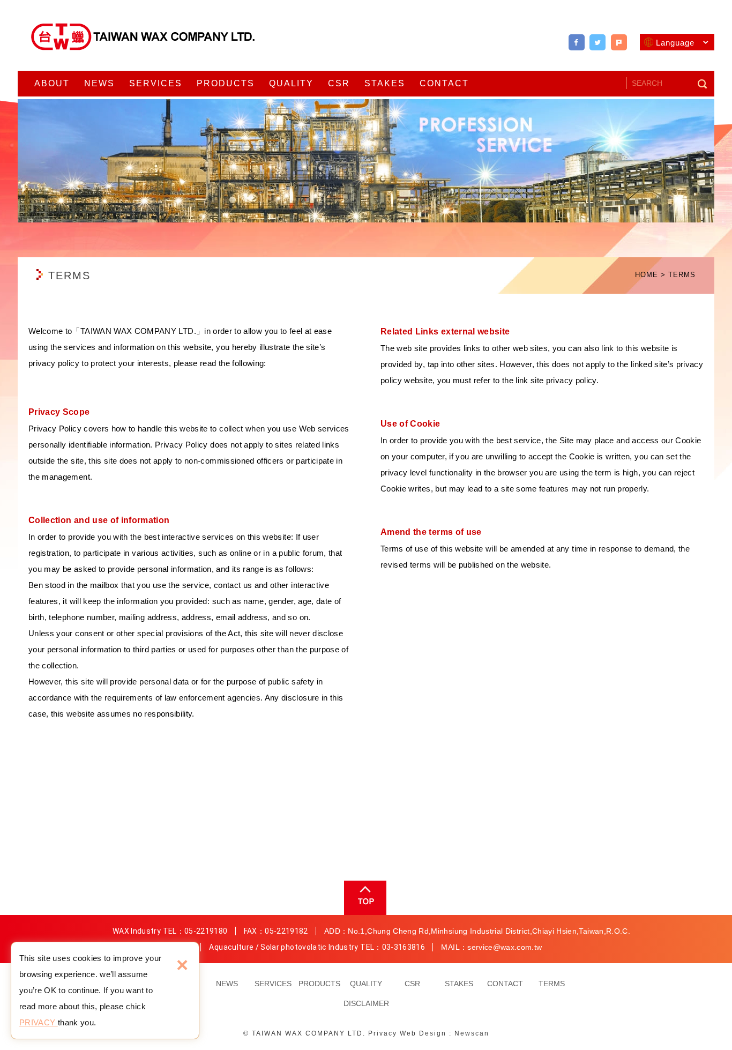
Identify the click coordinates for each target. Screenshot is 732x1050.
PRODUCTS (226, 83)
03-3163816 (403, 947)
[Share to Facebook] (577, 42)
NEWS (99, 83)
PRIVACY (38, 1022)
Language (675, 42)
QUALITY (291, 83)
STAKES (384, 83)
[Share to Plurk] (619, 42)
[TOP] (364, 898)
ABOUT (52, 83)
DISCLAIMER (366, 1003)
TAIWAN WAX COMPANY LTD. (143, 36)
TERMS (552, 983)
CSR (339, 83)
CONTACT (444, 83)
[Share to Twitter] (597, 42)
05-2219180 (206, 931)
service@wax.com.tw (504, 947)
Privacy (382, 1033)
